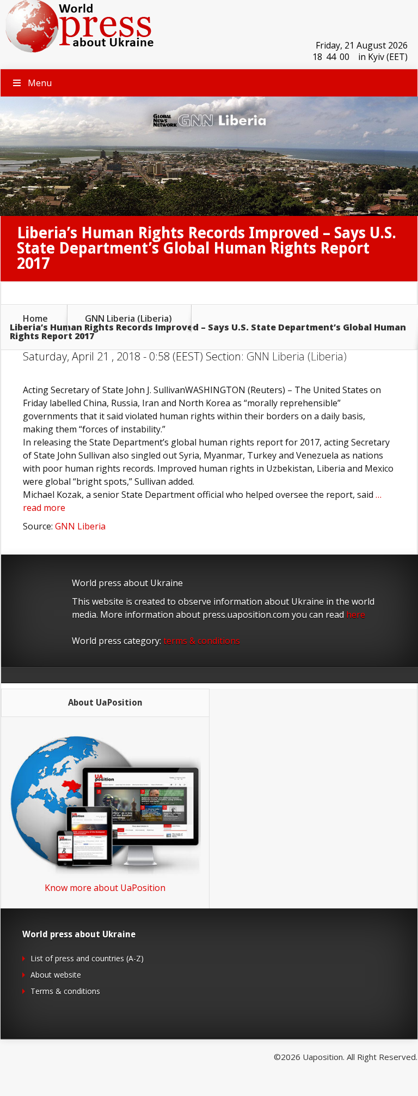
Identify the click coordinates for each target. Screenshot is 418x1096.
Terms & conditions (65, 991)
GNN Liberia (80, 526)
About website (55, 974)
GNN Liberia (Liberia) (128, 318)
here (355, 615)
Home (35, 318)
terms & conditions (201, 641)
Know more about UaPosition (105, 888)
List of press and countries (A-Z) (87, 958)
